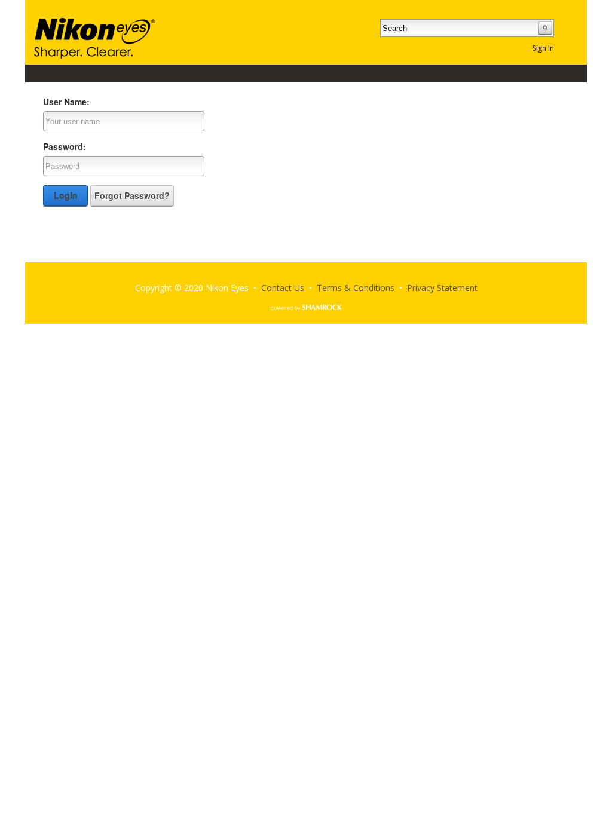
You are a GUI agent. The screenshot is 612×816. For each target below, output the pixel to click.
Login (66, 195)
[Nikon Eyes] (94, 37)
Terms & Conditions (355, 287)
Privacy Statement (442, 287)
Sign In (543, 48)
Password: (64, 146)
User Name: (66, 102)
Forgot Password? (132, 195)
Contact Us (282, 287)
